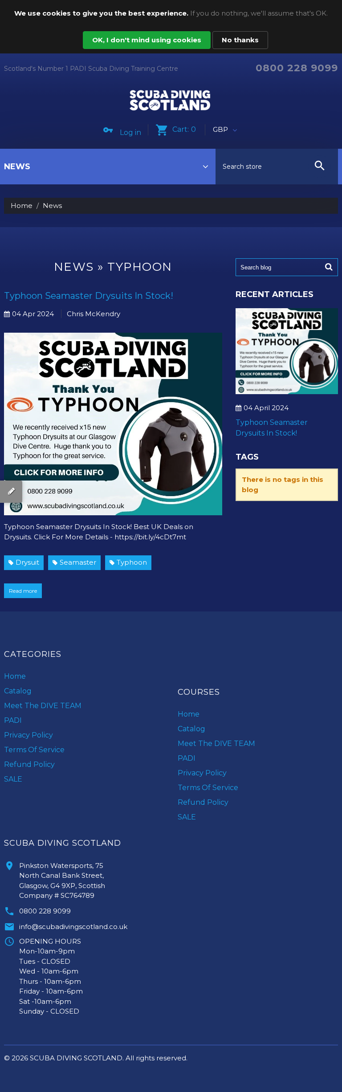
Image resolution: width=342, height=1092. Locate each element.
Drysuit (27, 562)
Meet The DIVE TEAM (42, 705)
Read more (23, 590)
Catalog (18, 691)
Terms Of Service (34, 750)
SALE (13, 779)
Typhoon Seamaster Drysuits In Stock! (88, 295)
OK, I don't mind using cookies (146, 40)
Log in (130, 132)
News (74, 267)
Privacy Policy (28, 735)
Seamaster (78, 562)
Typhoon (132, 562)
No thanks (240, 40)
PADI (13, 720)
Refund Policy (29, 764)
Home (22, 205)
